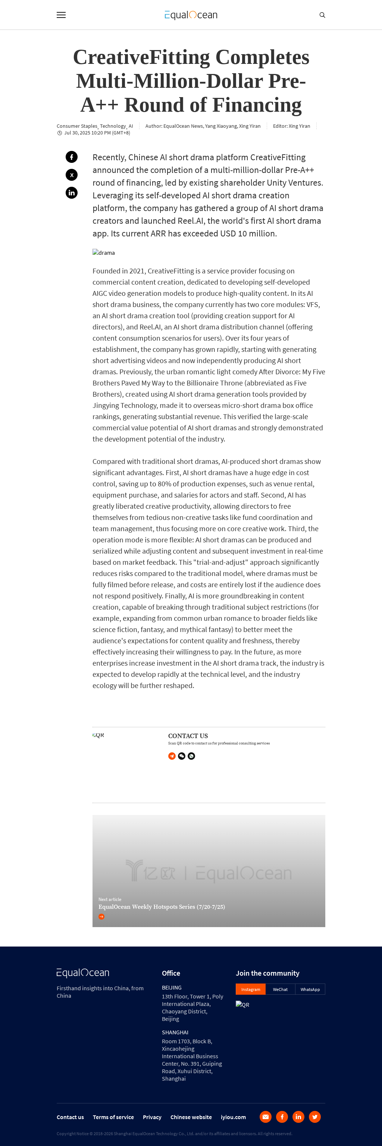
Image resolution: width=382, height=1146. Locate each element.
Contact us (70, 1117)
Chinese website (191, 1117)
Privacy (152, 1117)
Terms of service (113, 1117)
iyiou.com (233, 1117)
